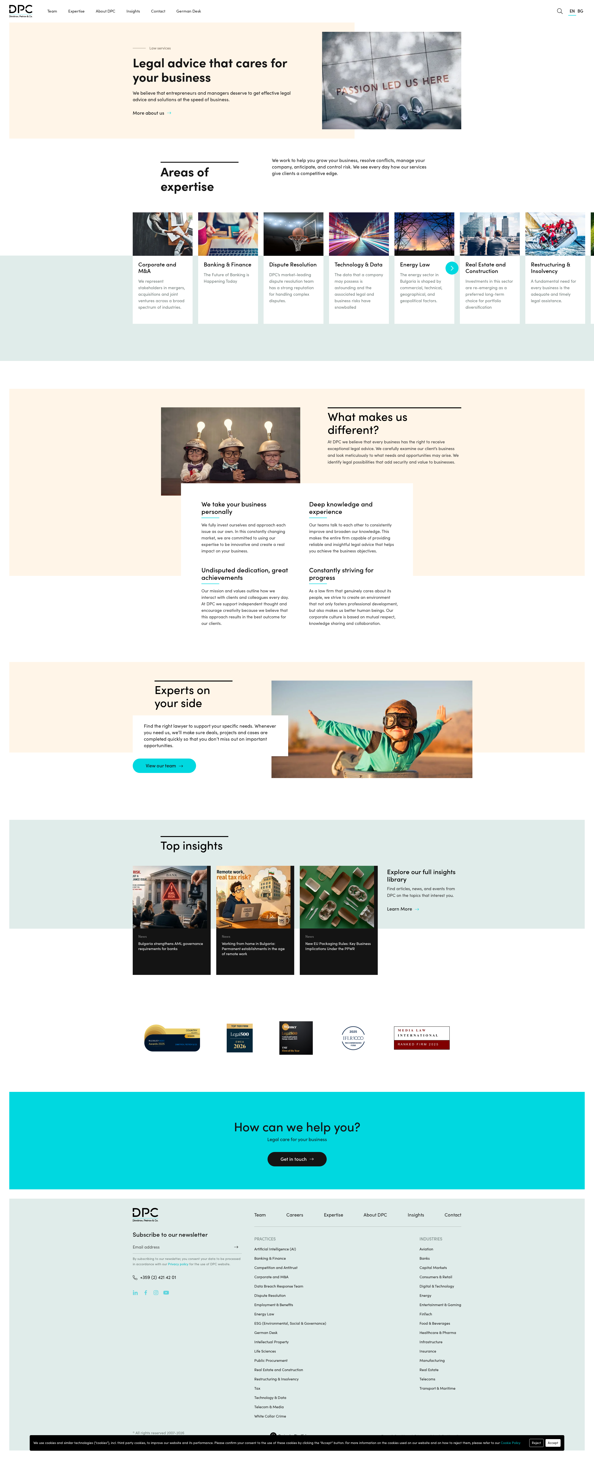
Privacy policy (178, 1264)
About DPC (105, 11)
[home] (20, 11)
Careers (294, 1215)
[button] (76, 11)
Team (52, 11)
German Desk (188, 11)
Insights (416, 1215)
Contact (158, 11)
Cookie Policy (510, 1443)
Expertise (333, 1215)
